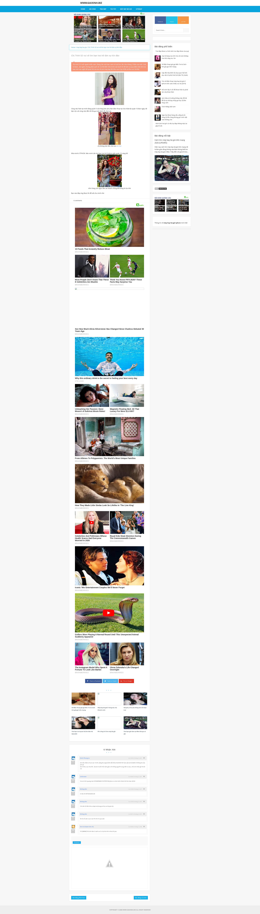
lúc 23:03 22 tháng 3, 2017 (135, 758)
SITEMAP (139, 9)
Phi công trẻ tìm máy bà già (106, 731)
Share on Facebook (95, 681)
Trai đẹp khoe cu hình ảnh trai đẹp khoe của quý (172, 51)
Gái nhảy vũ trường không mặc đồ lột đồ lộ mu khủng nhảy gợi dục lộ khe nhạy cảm (174, 100)
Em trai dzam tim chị (87, 827)
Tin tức (113, 9)
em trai (118, 146)
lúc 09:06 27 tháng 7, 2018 (135, 826)
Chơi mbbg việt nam (169, 107)
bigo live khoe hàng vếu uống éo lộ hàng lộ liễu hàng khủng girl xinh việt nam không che (174, 117)
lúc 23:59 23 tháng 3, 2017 (135, 801)
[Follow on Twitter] (172, 20)
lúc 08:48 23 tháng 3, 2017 (135, 776)
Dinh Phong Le (85, 758)
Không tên (83, 789)
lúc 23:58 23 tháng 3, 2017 (135, 789)
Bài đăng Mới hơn (79, 898)
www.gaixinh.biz (91, 2)
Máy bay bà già (126, 9)
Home (83, 9)
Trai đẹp (103, 9)
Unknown (83, 776)
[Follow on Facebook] (160, 20)
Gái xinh (92, 9)
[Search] (186, 30)
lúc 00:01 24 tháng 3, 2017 (135, 814)
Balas (73, 762)
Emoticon (76, 842)
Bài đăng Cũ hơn (141, 898)
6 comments (78, 200)
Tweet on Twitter (112, 681)
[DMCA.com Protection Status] (161, 188)
